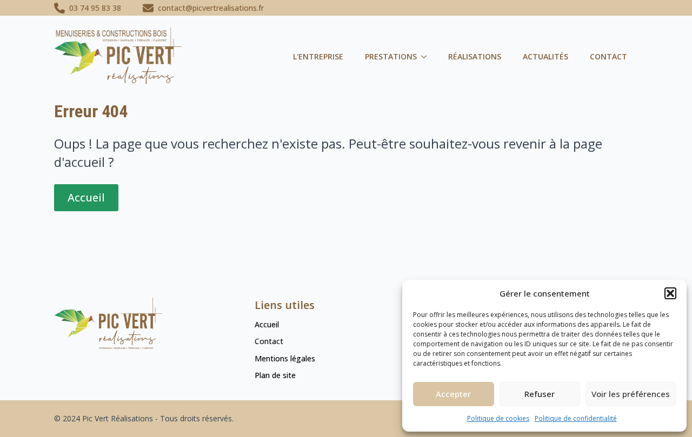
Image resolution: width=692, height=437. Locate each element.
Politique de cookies (498, 418)
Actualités (545, 56)
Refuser (539, 393)
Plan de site (275, 375)
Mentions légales (285, 358)
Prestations (391, 56)
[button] (670, 293)
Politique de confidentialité (576, 418)
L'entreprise (318, 56)
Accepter (453, 393)
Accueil (267, 324)
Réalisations (474, 56)
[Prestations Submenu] (427, 56)
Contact (608, 56)
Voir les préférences (630, 393)
